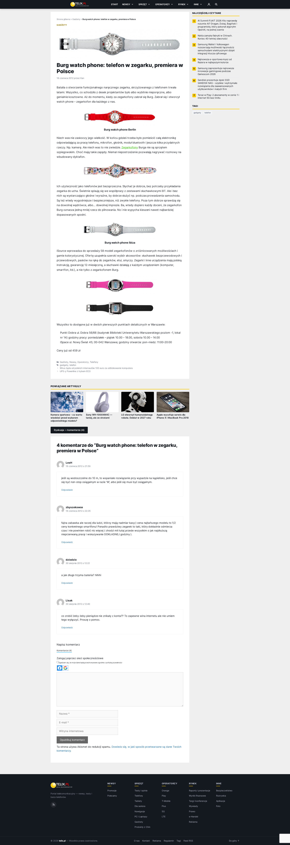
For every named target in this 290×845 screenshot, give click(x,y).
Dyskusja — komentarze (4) (69, 430)
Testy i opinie (141, 790)
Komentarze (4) (64, 650)
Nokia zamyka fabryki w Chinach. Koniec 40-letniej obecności (215, 37)
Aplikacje (220, 801)
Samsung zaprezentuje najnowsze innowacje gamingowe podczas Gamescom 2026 (216, 71)
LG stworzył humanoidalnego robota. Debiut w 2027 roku (137, 416)
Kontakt (146, 841)
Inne (196, 4)
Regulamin (169, 841)
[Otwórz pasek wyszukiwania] (216, 4)
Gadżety (76, 19)
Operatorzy (162, 4)
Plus (164, 806)
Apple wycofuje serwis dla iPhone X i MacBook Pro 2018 (173, 416)
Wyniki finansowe (197, 795)
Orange (165, 790)
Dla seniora (140, 806)
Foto (218, 806)
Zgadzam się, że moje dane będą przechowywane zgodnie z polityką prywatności (90, 663)
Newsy (126, 4)
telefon (72, 365)
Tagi (179, 841)
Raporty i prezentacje (199, 790)
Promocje (112, 790)
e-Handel (193, 816)
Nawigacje (140, 811)
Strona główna (63, 19)
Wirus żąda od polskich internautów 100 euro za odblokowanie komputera (96, 368)
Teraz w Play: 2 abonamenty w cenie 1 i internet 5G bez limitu (218, 96)
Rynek (181, 4)
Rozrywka (221, 795)
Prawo (192, 811)
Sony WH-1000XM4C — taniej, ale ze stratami (99, 416)
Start (114, 4)
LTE (163, 816)
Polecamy (112, 795)
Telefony (94, 362)
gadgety (64, 365)
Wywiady (193, 806)
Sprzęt (143, 4)
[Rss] (53, 805)
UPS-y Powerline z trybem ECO (75, 371)
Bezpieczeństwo (224, 790)
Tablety (138, 801)
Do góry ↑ (234, 841)
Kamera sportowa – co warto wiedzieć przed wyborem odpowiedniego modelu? (66, 417)
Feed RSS (188, 841)
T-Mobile (166, 801)
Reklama (193, 822)
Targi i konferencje (198, 801)
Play (164, 795)
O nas (137, 841)
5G (163, 811)
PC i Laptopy (141, 816)
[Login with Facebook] (59, 668)
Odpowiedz (67, 490)
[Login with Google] (65, 668)
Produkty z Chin (142, 827)
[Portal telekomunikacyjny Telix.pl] (62, 785)
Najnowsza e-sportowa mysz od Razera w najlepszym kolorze (215, 61)
